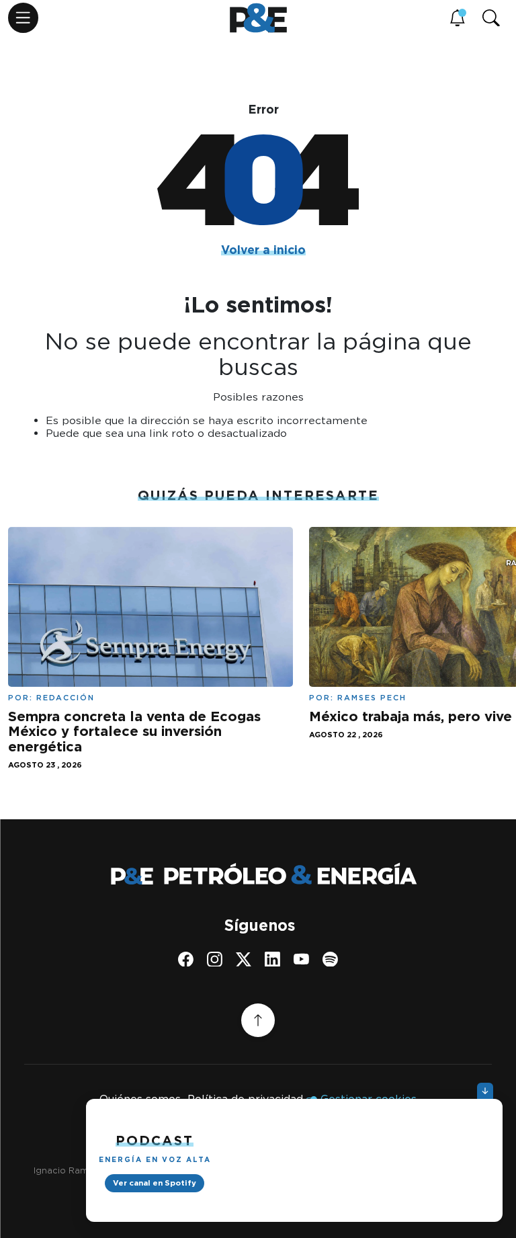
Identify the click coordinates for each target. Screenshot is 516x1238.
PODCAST (155, 1140)
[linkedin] (272, 959)
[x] (243, 959)
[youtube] (301, 959)
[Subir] (258, 1020)
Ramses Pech (371, 697)
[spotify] (330, 959)
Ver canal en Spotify (154, 1183)
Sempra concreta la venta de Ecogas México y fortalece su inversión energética (134, 731)
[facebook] (186, 959)
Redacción (65, 697)
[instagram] (214, 959)
